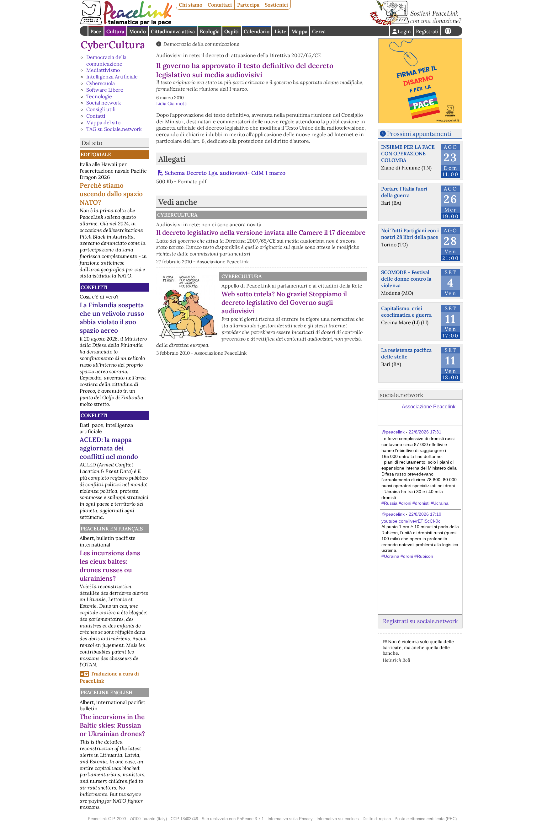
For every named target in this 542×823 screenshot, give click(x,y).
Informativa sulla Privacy (290, 818)
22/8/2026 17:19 (425, 514)
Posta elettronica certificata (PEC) (426, 818)
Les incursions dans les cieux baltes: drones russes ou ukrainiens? (110, 566)
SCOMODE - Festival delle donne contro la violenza (406, 278)
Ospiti (231, 31)
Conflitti (94, 287)
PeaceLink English (107, 692)
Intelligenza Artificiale (112, 76)
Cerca (319, 31)
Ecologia (210, 31)
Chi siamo (190, 5)
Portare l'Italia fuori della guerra (404, 192)
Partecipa (248, 5)
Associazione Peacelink (428, 406)
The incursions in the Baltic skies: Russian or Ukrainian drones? (112, 725)
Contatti (95, 116)
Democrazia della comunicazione (106, 60)
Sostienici (276, 5)
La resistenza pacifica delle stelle (406, 353)
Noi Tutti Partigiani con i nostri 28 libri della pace (410, 233)
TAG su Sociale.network (114, 129)
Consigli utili (101, 109)
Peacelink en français (112, 528)
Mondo (137, 31)
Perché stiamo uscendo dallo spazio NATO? (111, 194)
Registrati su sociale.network (420, 621)
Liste (280, 31)
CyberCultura (113, 44)
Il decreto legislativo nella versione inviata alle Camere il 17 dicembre (260, 232)
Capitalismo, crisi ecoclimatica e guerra (406, 311)
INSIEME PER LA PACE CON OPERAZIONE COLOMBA (408, 153)
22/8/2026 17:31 (425, 431)
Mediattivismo (103, 70)
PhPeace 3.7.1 (250, 818)
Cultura (115, 31)
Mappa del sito (103, 122)
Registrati (427, 31)
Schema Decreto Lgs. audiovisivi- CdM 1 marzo (225, 172)
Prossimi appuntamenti (419, 133)
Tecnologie (99, 96)
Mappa (299, 31)
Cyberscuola (100, 83)
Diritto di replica (377, 818)
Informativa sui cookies (337, 818)
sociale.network (401, 395)
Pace (95, 31)
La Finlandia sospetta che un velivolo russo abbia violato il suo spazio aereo (112, 318)
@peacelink (393, 431)
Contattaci (220, 5)
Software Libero (104, 90)
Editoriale (96, 154)
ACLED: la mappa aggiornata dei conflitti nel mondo (109, 448)
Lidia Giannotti (172, 103)
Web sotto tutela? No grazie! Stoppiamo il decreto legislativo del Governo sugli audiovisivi (284, 302)
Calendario (256, 31)
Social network (103, 103)
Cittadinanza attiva (173, 31)
